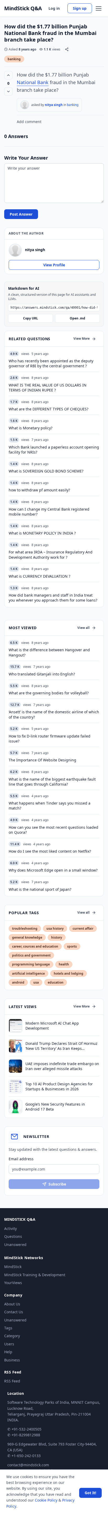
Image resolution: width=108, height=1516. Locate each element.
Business (12, 1359)
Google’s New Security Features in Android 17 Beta (55, 1107)
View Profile (54, 264)
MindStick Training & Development (34, 1274)
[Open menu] (98, 8)
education (55, 982)
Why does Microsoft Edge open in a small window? (53, 870)
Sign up (80, 8)
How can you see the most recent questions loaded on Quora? (53, 830)
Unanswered (15, 1244)
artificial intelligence (28, 973)
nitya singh (54, 105)
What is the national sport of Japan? (40, 889)
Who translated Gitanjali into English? (42, 673)
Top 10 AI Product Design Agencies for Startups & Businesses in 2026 (59, 1086)
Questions (13, 1236)
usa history (55, 928)
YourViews (13, 1282)
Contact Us (13, 1311)
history (56, 937)
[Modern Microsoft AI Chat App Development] (15, 1025)
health (64, 964)
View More (81, 338)
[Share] (66, 49)
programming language (31, 964)
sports (72, 946)
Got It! (90, 1492)
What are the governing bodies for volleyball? (49, 692)
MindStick (12, 1266)
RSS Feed (12, 1380)
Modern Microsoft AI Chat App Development (52, 1026)
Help (8, 1351)
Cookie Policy (46, 1500)
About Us (12, 1303)
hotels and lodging (68, 973)
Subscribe (57, 1184)
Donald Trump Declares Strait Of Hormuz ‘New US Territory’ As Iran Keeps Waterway (61, 1046)
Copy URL (30, 318)
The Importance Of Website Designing (42, 759)
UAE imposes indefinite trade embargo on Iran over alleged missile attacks (62, 1066)
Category (12, 1335)
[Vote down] (8, 91)
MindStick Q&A (23, 8)
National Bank (32, 82)
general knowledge (27, 937)
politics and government (31, 955)
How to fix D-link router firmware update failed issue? (49, 739)
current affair (83, 928)
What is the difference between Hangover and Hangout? (49, 652)
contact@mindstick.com (28, 1464)
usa (36, 982)
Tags (8, 1327)
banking (14, 59)
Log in (54, 8)
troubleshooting (24, 928)
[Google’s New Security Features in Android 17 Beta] (15, 1106)
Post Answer (21, 214)
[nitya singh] (24, 104)
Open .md (77, 318)
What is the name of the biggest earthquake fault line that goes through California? (52, 782)
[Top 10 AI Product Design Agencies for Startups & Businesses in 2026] (15, 1086)
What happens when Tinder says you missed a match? (49, 806)
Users (9, 1343)
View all (83, 627)
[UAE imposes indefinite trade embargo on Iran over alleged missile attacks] (15, 1066)
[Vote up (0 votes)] (8, 75)
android (18, 982)
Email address (21, 1158)
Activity (10, 1228)
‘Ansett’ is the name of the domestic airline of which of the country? (54, 714)
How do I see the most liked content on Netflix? (50, 851)
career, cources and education (35, 946)
